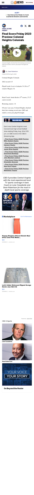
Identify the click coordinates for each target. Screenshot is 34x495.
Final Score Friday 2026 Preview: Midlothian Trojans (16, 170)
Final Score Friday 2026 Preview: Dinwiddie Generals (16, 161)
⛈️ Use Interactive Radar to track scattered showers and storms (17, 15)
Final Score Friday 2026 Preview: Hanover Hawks (16, 144)
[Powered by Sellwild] (29, 318)
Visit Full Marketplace (26, 216)
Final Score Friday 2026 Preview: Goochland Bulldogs (16, 153)
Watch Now (29, 2)
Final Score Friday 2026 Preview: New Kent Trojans (16, 165)
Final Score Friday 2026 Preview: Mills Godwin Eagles (16, 140)
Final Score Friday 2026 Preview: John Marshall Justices (16, 157)
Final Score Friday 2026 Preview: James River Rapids (16, 148)
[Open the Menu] (3, 2)
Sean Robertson (13, 71)
